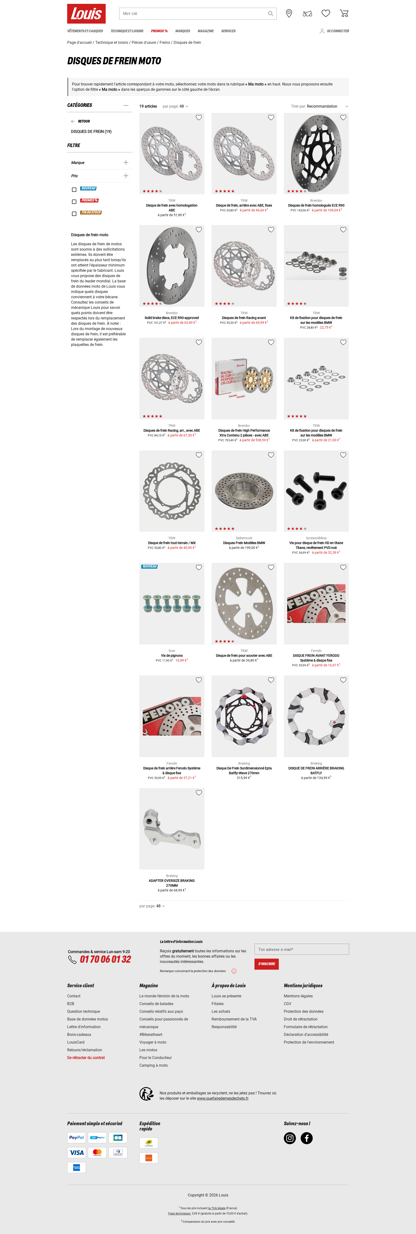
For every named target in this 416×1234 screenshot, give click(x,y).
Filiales (218, 1003)
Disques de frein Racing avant (244, 318)
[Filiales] (289, 13)
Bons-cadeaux (79, 1034)
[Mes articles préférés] (326, 13)
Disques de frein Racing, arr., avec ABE (171, 430)
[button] (271, 13)
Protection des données (304, 1011)
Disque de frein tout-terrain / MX (172, 543)
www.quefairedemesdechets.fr (222, 1098)
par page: (171, 106)
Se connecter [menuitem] (338, 31)
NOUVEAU (88, 188)
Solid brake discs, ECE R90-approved (172, 318)
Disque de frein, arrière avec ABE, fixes (244, 205)
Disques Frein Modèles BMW (244, 543)
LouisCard (75, 1042)
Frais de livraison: (179, 1213)
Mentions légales (298, 996)
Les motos (148, 1050)
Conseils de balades (156, 1003)
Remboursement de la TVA (234, 1019)
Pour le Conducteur (155, 1057)
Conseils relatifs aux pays (161, 1011)
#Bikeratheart (150, 1034)
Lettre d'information (84, 1027)
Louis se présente (226, 996)
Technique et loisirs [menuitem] (126, 31)
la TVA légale (216, 1208)
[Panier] (344, 13)
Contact (73, 996)
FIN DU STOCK (91, 212)
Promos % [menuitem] (159, 31)
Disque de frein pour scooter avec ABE (244, 655)
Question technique (83, 1011)
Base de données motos (87, 1019)
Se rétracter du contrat (86, 1057)
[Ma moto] (307, 13)
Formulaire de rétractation (306, 1027)
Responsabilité (224, 1027)
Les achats (221, 1011)
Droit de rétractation (301, 1019)
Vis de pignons (172, 655)
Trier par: (298, 106)
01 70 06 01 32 (105, 960)
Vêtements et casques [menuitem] (85, 31)
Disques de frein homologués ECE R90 (316, 205)
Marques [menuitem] (182, 31)
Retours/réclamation (84, 1050)
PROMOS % (89, 200)
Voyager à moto (152, 1042)
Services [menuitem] (228, 31)
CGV (287, 1003)
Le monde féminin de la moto (164, 996)
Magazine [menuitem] (206, 31)
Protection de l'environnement (309, 1042)
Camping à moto (153, 1065)
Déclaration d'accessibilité (306, 1034)
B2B (70, 1003)
